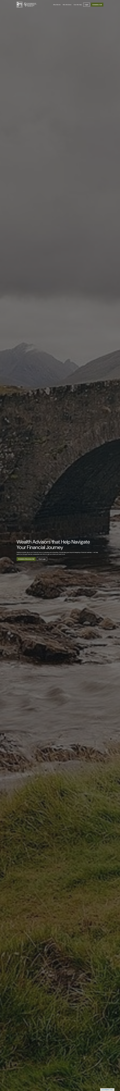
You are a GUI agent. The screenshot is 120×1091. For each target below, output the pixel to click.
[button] (57, 4)
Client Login (42, 559)
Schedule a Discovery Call (26, 559)
